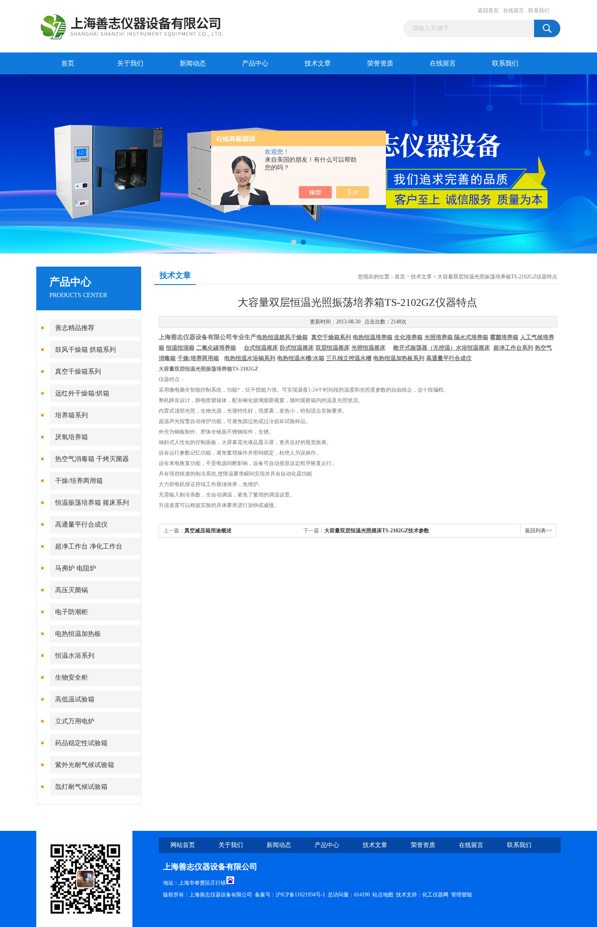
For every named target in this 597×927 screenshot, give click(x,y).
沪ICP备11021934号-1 (300, 895)
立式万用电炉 (74, 721)
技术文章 (318, 63)
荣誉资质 (380, 63)
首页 (67, 63)
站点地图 (382, 895)
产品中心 (255, 63)
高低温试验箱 (74, 699)
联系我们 (538, 10)
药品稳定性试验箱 (81, 743)
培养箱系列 (71, 415)
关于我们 (130, 63)
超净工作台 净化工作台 (88, 546)
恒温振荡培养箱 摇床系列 (92, 502)
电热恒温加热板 (78, 633)
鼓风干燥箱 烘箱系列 (85, 349)
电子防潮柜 (71, 611)
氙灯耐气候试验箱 (81, 786)
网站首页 (182, 845)
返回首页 (488, 10)
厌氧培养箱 (71, 437)
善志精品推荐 (74, 327)
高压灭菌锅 (71, 590)
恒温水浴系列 (74, 655)
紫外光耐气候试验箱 (84, 764)
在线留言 (513, 10)
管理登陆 (461, 895)
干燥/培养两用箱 (79, 480)
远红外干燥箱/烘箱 (82, 393)
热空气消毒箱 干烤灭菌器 (92, 458)
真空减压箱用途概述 (208, 531)
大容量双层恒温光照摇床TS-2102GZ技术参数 (376, 531)
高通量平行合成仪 (81, 524)
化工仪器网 (435, 895)
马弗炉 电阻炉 (75, 568)
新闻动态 (193, 63)
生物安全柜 (71, 677)
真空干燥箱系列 (78, 371)
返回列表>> (538, 531)
